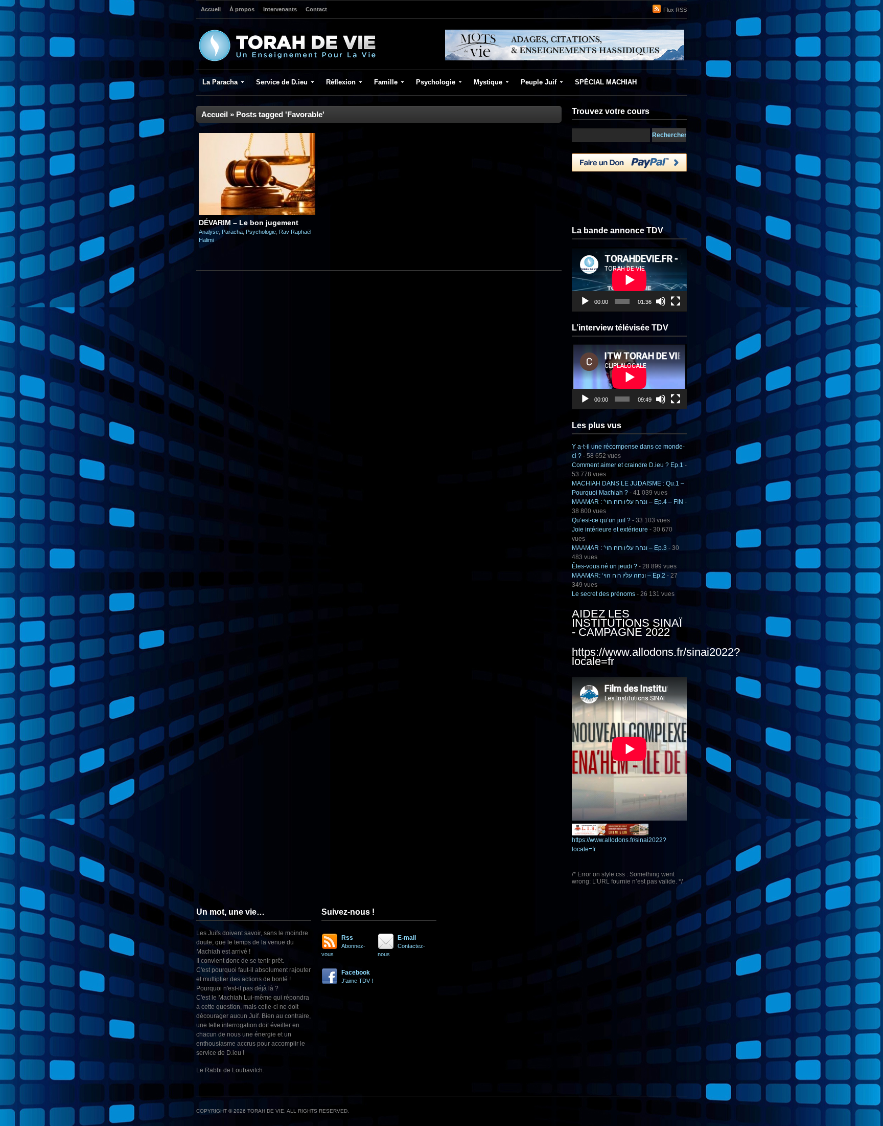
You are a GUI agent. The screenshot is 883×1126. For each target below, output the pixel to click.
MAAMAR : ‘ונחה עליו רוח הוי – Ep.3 (619, 547)
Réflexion (341, 82)
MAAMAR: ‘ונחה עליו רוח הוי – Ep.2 (618, 575)
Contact (316, 9)
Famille (386, 82)
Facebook (357, 976)
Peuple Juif (538, 82)
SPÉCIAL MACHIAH (606, 82)
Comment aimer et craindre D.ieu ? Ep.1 (627, 465)
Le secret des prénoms (603, 594)
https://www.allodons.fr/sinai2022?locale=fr (656, 657)
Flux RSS (675, 10)
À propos (241, 9)
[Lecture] (585, 301)
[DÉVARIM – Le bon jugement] (257, 212)
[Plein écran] (675, 301)
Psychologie (435, 82)
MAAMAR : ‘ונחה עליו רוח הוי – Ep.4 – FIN (627, 501)
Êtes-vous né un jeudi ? (604, 566)
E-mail (401, 945)
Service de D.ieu (282, 82)
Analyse (209, 232)
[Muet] (661, 301)
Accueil (211, 9)
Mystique (488, 82)
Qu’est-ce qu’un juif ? (601, 520)
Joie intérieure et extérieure (610, 529)
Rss (343, 945)
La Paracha (220, 82)
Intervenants (280, 9)
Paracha (232, 232)
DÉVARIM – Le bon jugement (248, 222)
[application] (629, 279)
